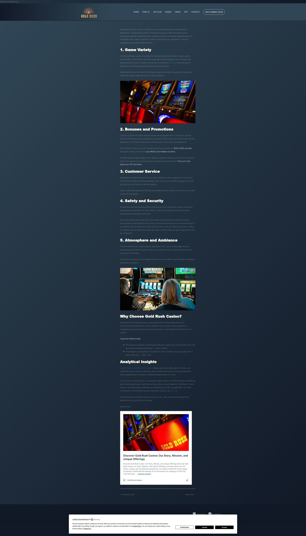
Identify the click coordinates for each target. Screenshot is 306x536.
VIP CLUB (157, 12)
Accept (224, 527)
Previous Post (127, 494)
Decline (204, 527)
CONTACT (195, 12)
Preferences (184, 527)
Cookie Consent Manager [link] (80, 519)
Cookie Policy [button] (137, 526)
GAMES (168, 12)
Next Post (190, 494)
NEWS (177, 12)
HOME (136, 12)
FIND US (146, 12)
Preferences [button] (87, 529)
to (171, 63)
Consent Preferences (9, 1)
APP (186, 12)
